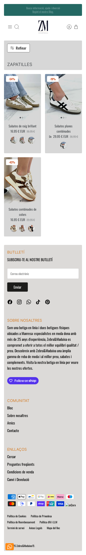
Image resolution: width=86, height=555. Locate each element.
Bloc (10, 407)
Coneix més (43, 13)
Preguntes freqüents (20, 464)
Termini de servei (15, 528)
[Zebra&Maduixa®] (43, 26)
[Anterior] (10, 10)
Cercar (11, 456)
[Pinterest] (47, 302)
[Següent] (76, 10)
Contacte (13, 430)
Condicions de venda (20, 471)
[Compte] (67, 26)
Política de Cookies (16, 516)
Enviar (17, 287)
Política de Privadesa (41, 516)
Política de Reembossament (21, 522)
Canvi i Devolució (18, 479)
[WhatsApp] (28, 302)
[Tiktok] (38, 302)
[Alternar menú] (10, 26)
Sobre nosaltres (17, 415)
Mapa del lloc (53, 528)
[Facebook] (10, 302)
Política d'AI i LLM (48, 522)
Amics (11, 422)
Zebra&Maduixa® (25, 546)
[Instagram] (19, 302)
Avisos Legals (35, 528)
